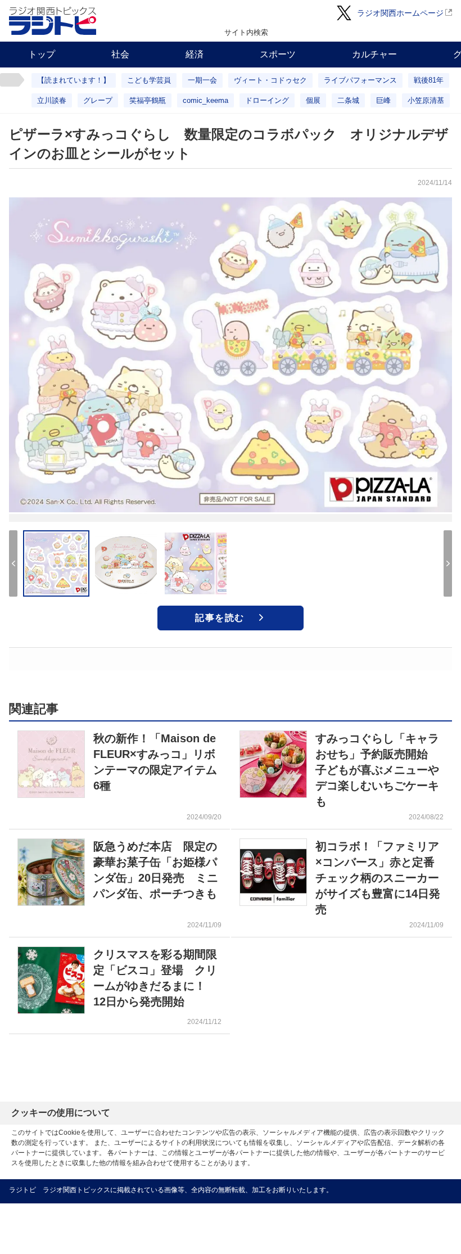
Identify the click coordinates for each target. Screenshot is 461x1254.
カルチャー (374, 54)
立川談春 (51, 100)
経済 (195, 54)
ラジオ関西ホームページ (400, 13)
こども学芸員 (149, 80)
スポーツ (278, 54)
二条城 (348, 100)
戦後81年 (429, 80)
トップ (41, 54)
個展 (313, 100)
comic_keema (205, 100)
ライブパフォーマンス (360, 80)
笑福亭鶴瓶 (147, 100)
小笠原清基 (426, 100)
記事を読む (220, 618)
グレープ (97, 100)
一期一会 (202, 80)
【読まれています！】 (73, 80)
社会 (120, 54)
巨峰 (383, 100)
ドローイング (267, 100)
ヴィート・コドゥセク (270, 80)
